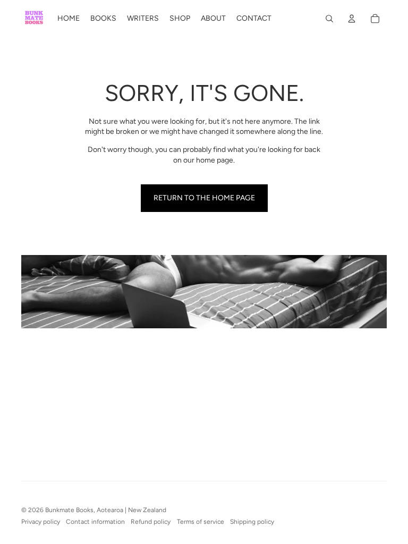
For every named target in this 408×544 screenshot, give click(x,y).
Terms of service (200, 521)
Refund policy (151, 521)
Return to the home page (204, 197)
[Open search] (329, 18)
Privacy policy (40, 521)
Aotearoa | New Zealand (131, 510)
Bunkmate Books (69, 510)
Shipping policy (252, 521)
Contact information (95, 521)
